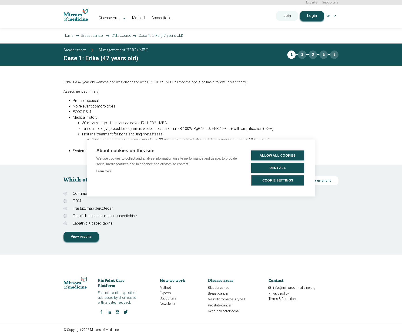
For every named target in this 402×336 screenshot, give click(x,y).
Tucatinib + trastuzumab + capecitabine (105, 216)
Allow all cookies (277, 155)
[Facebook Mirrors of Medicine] (101, 311)
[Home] (76, 15)
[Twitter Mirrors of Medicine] (125, 311)
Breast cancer (92, 35)
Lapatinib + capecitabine (93, 223)
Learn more (103, 171)
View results (81, 236)
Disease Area (110, 18)
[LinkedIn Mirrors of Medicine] (109, 311)
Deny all (277, 168)
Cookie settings (277, 180)
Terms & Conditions (283, 299)
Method (138, 18)
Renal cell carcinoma (223, 311)
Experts (311, 2)
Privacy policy (278, 293)
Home (69, 35)
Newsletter (167, 304)
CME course (121, 35)
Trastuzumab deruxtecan (93, 208)
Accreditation (162, 18)
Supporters (330, 2)
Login (312, 15)
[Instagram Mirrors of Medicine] (117, 311)
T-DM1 (78, 201)
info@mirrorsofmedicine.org (293, 287)
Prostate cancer (219, 305)
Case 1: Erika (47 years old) (161, 35)
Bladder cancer (219, 287)
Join (287, 15)
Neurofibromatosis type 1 (226, 299)
